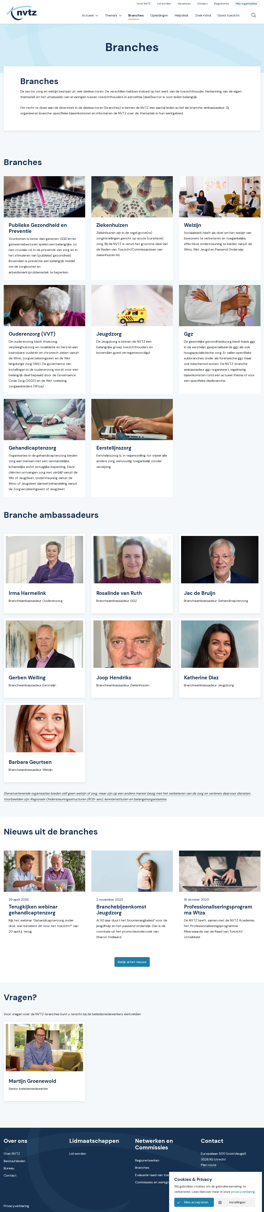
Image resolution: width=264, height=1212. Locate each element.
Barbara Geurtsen (30, 762)
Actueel (88, 15)
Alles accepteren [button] (196, 1202)
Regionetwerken (147, 1160)
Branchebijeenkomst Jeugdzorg (121, 910)
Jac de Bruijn (199, 593)
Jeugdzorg (109, 334)
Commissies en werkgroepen (156, 1182)
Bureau (9, 1168)
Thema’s (111, 15)
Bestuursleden (14, 1161)
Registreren (221, 3)
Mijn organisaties (246, 3)
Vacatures (184, 3)
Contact (202, 3)
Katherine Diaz (201, 677)
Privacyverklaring (16, 1206)
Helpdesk (182, 15)
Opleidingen (159, 15)
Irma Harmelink (27, 593)
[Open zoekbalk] (252, 15)
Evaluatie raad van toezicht (155, 1175)
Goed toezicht (229, 15)
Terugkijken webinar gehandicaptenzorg (33, 910)
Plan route (208, 1165)
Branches (136, 15)
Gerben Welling (27, 677)
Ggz (188, 334)
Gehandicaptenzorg (32, 448)
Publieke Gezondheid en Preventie (38, 228)
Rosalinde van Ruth (119, 593)
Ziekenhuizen (112, 225)
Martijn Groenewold (32, 1081)
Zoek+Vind (203, 15)
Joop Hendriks (113, 677)
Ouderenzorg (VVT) (32, 334)
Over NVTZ (143, 3)
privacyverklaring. (243, 1192)
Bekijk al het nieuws (132, 962)
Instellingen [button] (237, 1202)
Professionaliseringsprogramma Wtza (218, 910)
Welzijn (192, 225)
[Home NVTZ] (21, 15)
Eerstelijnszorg (113, 448)
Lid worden (164, 3)
